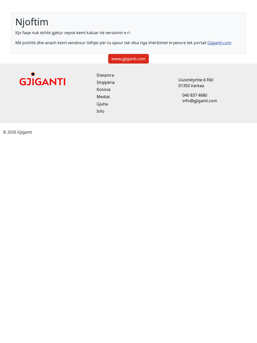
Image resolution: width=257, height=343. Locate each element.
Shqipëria (105, 82)
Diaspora (105, 75)
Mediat (103, 96)
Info (100, 111)
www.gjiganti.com (128, 59)
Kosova (103, 89)
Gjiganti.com (219, 42)
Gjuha (102, 104)
